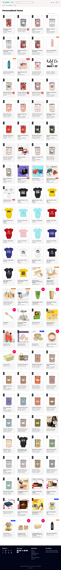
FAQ (32, 556)
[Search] (32, 2)
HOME (4, 5)
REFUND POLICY (34, 554)
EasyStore (39, 566)
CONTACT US (33, 552)
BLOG (15, 5)
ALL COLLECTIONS (9, 5)
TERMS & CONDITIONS (35, 553)
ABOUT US (33, 550)
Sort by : (49, 13)
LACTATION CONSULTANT (35, 557)
